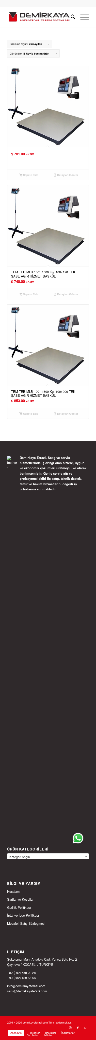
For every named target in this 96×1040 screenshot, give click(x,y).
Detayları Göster (67, 175)
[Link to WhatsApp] (85, 1027)
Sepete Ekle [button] (30, 175)
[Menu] (82, 17)
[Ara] (70, 17)
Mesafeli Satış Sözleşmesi (26, 923)
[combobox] (48, 856)
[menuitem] (70, 17)
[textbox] (48, 856)
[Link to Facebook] (77, 1027)
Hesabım (13, 891)
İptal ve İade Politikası (23, 915)
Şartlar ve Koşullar (20, 899)
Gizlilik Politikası (19, 907)
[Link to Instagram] (70, 1027)
